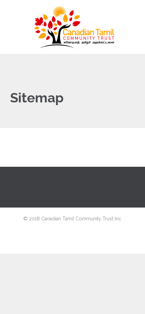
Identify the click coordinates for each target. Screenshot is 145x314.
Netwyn (72, 246)
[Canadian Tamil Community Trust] (73, 27)
